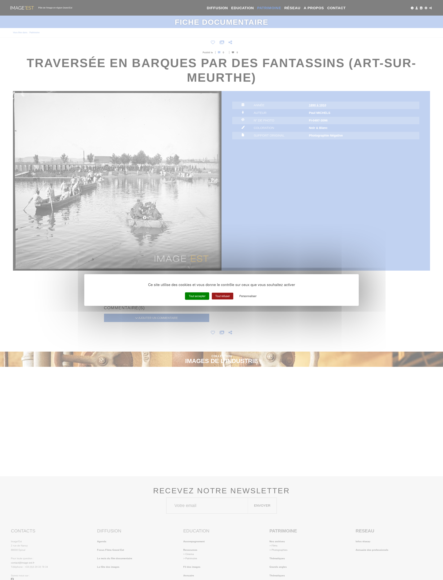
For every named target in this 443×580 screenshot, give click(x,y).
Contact (336, 8)
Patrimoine (269, 8)
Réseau (292, 8)
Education (242, 8)
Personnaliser (247, 296)
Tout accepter (197, 296)
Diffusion (217, 8)
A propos (314, 8)
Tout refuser (222, 296)
